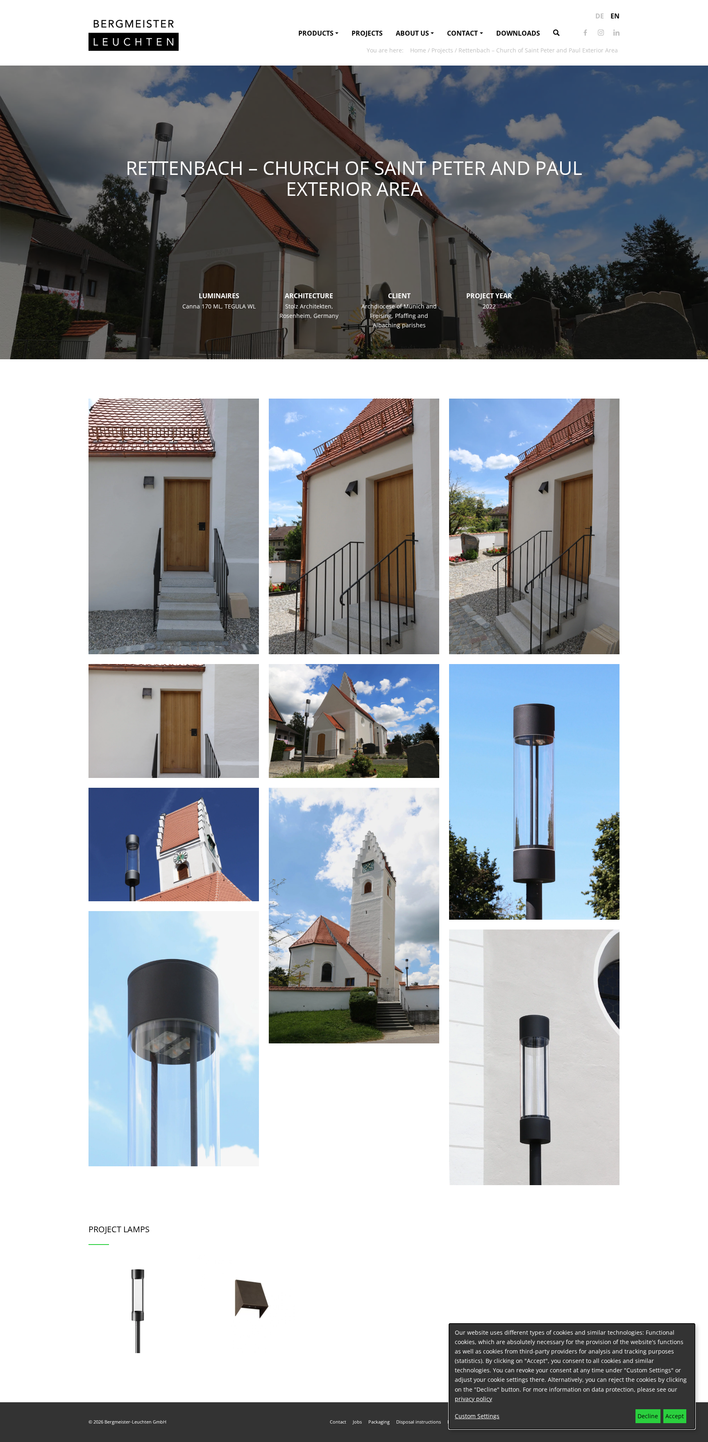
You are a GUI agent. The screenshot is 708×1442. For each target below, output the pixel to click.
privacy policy (473, 1399)
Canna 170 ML (201, 306)
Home (418, 50)
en (615, 15)
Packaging (379, 1422)
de (599, 15)
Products (316, 33)
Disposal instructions (418, 1422)
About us (412, 33)
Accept (674, 1416)
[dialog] (572, 1376)
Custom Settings (477, 1416)
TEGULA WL (240, 306)
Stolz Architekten (308, 306)
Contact (462, 33)
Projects (367, 33)
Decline (648, 1416)
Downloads (518, 33)
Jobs (357, 1422)
